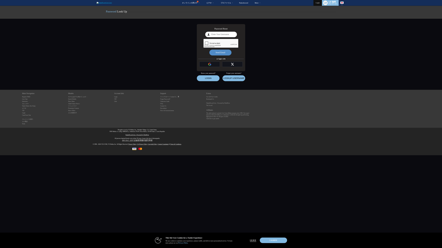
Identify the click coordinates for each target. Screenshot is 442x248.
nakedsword (243, 3)
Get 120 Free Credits (212, 97)
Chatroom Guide (164, 101)
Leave (253, 240)
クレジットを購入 (27, 119)
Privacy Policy (132, 144)
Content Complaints (163, 144)
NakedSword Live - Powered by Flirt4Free (218, 103)
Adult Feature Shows (74, 103)
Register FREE (26, 97)
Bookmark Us (210, 99)
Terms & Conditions (175, 144)
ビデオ (209, 3)
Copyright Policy (152, 144)
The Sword (209, 105)
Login (318, 3)
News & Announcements (167, 110)
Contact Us (163, 106)
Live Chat (24, 99)
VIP (23, 110)
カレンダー (25, 103)
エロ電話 (25, 121)
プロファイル (226, 3)
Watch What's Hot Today (29, 106)
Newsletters (163, 108)
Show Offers (71, 110)
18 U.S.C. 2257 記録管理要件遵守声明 (137, 140)
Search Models (72, 99)
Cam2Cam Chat (26, 115)
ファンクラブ (72, 106)
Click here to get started (212, 118)
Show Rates (71, 101)
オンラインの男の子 (190, 2)
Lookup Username (233, 78)
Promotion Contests (73, 108)
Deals (23, 124)
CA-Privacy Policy (142, 144)
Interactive (25, 101)
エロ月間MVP (72, 113)
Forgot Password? (165, 99)
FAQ (161, 103)
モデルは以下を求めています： (77, 97)
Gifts (115, 101)
